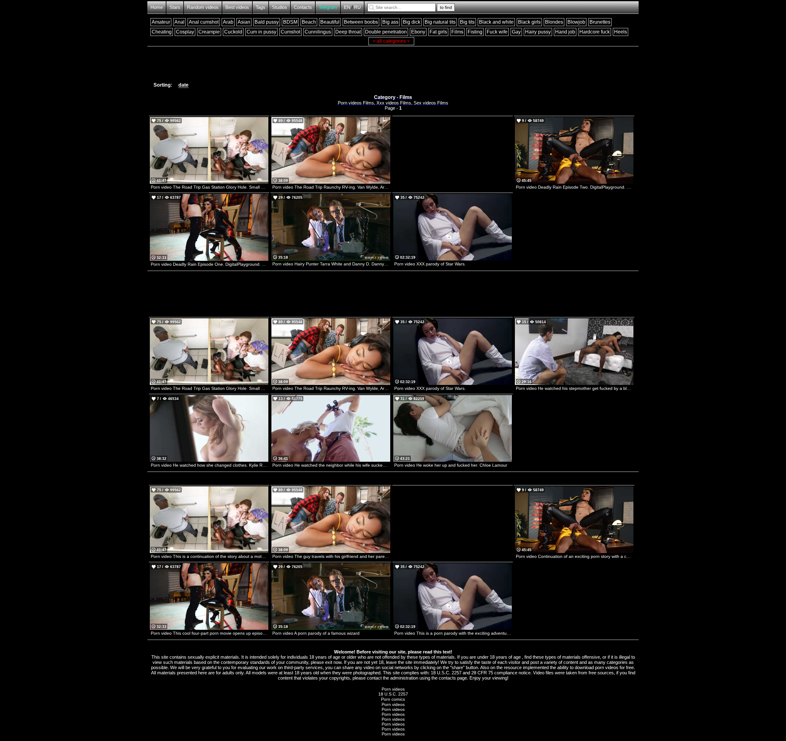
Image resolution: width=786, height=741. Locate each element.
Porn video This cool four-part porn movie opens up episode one (209, 633)
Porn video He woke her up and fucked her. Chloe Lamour (450, 465)
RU (357, 7)
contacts (447, 677)
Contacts (303, 7)
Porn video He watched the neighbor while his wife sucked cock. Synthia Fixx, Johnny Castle (331, 465)
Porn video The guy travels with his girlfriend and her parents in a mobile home (331, 556)
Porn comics (393, 699)
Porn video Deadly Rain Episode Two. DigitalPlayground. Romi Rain (574, 187)
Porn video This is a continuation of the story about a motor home (209, 556)
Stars (174, 7)
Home (156, 7)
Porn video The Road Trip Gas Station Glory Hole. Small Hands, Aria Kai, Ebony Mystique (209, 187)
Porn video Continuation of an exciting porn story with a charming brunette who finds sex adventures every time (574, 556)
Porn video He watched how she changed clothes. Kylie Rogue (209, 465)
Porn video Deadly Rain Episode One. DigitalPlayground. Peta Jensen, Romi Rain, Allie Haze (209, 264)
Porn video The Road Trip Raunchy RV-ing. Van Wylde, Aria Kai (331, 187)
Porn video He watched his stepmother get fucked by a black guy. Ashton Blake (574, 388)
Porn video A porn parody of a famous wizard (316, 633)
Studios (279, 7)
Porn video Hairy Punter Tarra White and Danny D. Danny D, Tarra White (331, 263)
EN (347, 7)
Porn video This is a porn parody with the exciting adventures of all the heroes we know (453, 633)
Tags (260, 7)
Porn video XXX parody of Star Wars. (430, 263)
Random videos (203, 7)
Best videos (237, 7)
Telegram (328, 7)
